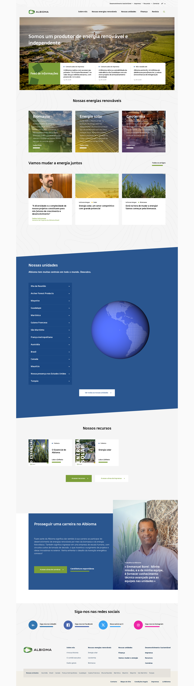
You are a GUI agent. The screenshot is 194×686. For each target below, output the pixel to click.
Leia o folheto (57, 460)
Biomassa (91, 663)
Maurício (125, 673)
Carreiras (149, 663)
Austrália (44, 673)
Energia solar (93, 653)
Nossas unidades (125, 647)
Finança (121, 653)
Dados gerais (71, 663)
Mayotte (133, 673)
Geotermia (92, 658)
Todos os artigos (158, 163)
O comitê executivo (74, 658)
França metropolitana (69, 673)
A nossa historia (72, 653)
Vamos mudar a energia (128, 658)
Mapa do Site (126, 681)
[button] (50, 286)
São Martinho (142, 673)
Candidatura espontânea (82, 569)
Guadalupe (82, 673)
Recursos (149, 658)
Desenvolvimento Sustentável (158, 647)
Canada (57, 673)
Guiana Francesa (94, 673)
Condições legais (141, 681)
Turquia (151, 673)
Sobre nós (71, 647)
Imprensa (149, 653)
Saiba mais (37, 145)
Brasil (51, 673)
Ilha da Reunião (106, 673)
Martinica (117, 673)
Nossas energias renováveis (99, 647)
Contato (113, 681)
